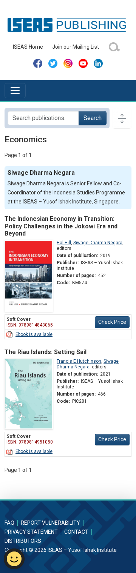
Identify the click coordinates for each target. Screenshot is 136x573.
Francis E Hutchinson (79, 361)
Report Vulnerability (50, 523)
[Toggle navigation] (15, 90)
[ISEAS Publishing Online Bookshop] (68, 25)
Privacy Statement (31, 532)
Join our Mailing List (75, 47)
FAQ (9, 523)
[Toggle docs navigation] (122, 118)
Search (92, 118)
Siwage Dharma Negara (97, 242)
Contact (76, 532)
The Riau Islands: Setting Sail (46, 352)
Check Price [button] (112, 322)
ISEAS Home (28, 47)
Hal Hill (64, 242)
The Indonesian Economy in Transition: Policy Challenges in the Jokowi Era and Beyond (61, 226)
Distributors (23, 541)
